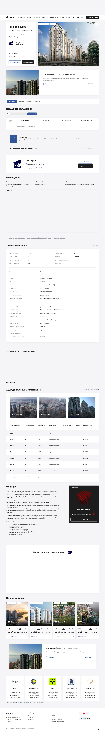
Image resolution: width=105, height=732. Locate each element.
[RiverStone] (17, 620)
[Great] (88, 620)
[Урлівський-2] (41, 620)
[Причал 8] (64, 620)
